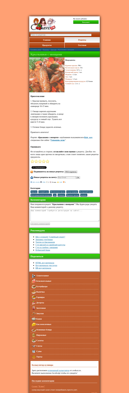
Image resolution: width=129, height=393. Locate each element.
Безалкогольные (43, 280)
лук (55, 195)
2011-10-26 (36, 182)
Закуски (53, 49)
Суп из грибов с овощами (47, 247)
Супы (39, 351)
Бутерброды (41, 286)
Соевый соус (43, 192)
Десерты (40, 302)
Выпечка (40, 291)
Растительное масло (58, 192)
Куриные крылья (73, 195)
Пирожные (41, 335)
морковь (84, 195)
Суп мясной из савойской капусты (50, 244)
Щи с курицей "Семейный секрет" (50, 236)
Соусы (39, 345)
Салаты (40, 340)
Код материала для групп (46, 265)
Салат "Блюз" (38, 386)
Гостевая (82, 45)
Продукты (47, 45)
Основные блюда (44, 329)
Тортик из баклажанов (45, 242)
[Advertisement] (79, 110)
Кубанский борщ (43, 250)
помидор (61, 195)
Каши (39, 318)
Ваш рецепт (86, 22)
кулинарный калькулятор (58, 370)
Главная (47, 39)
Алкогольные (42, 275)
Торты (39, 356)
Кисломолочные (43, 324)
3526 (43, 182)
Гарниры (40, 297)
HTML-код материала (45, 262)
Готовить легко (35, 49)
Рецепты (82, 39)
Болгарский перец (86, 192)
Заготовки (41, 307)
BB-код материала (43, 268)
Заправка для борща (44, 239)
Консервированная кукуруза (41, 195)
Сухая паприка (72, 192)
